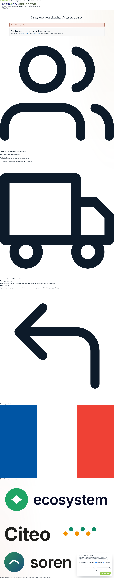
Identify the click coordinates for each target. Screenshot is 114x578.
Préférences (107, 562)
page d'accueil (24, 33)
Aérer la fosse (15, 283)
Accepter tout (105, 573)
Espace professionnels (55, 288)
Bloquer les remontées (26, 283)
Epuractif (18, 6)
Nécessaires (83, 562)
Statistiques (91, 562)
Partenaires (83, 565)
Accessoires (26, 6)
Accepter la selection (103, 569)
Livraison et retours (27, 288)
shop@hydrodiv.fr (17, 1)
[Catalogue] (3, 8)
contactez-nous (35, 33)
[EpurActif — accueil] (27, 4)
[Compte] (5, 8)
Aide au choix (35, 6)
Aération (12, 6)
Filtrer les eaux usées (39, 283)
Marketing (99, 562)
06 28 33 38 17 (5, 1)
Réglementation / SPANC (40, 288)
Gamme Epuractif (51, 283)
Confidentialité (18, 577)
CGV (12, 577)
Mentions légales (5, 577)
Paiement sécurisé (28, 577)
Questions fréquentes (14, 288)
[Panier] (7, 8)
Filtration (5, 6)
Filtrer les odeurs (5, 283)
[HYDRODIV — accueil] (10, 4)
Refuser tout (89, 569)
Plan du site (37, 577)
